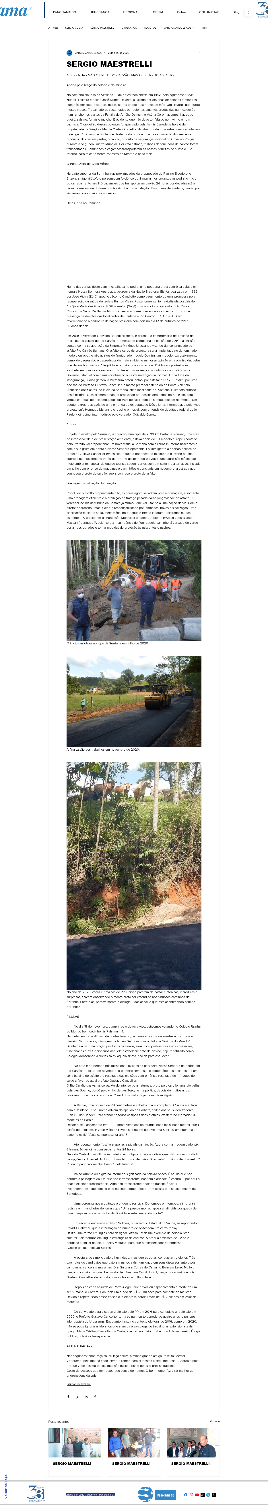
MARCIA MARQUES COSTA (179, 27)
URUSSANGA (129, 27)
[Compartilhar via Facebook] (68, 1396)
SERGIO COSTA (74, 27)
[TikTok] (203, 1495)
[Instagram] (191, 1495)
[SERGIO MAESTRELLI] (74, 1442)
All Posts (53, 27)
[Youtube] (197, 1495)
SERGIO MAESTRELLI (72, 1463)
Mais (204, 27)
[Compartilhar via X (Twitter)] (77, 1396)
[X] (214, 1495)
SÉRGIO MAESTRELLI (102, 27)
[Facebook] (186, 1495)
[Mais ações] (199, 53)
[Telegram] (208, 1495)
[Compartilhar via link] (95, 1396)
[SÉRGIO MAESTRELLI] (193, 1442)
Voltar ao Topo (6, 1486)
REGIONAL (150, 27)
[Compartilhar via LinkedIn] (86, 1396)
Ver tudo (215, 1421)
